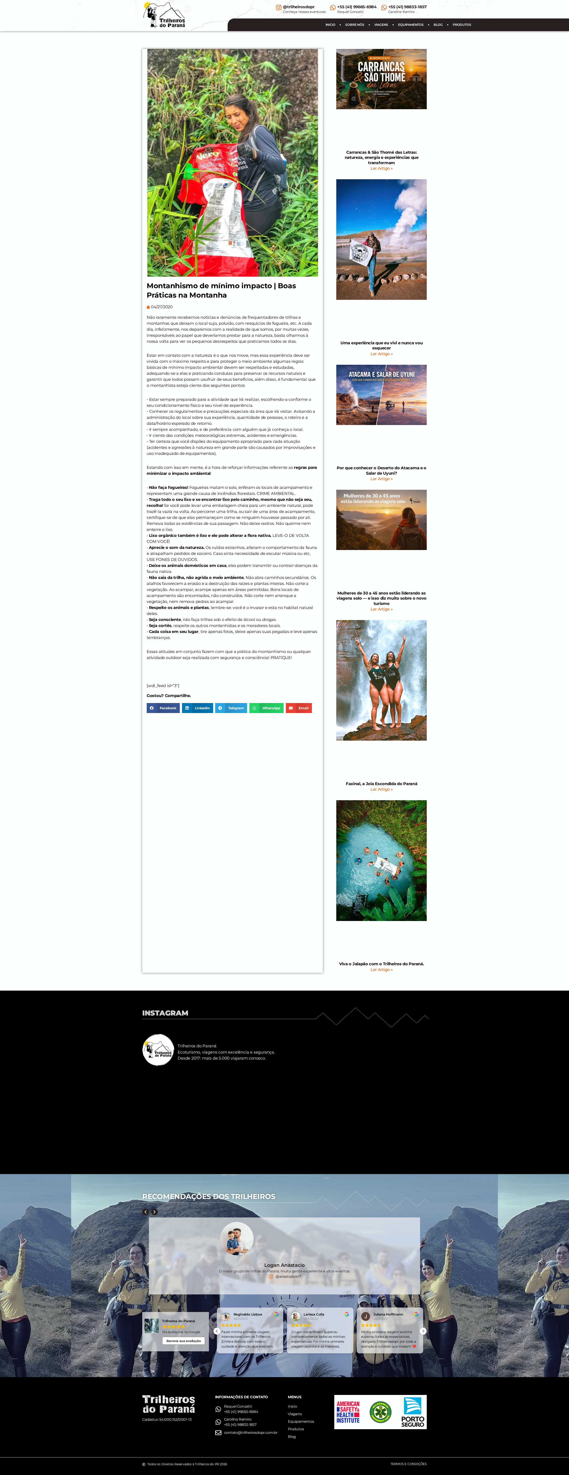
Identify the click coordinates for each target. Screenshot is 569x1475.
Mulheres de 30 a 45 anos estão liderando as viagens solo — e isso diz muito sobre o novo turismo (382, 598)
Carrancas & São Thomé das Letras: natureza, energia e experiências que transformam (382, 157)
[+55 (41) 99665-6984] (333, 7)
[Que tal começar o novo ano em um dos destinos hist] (391, 1092)
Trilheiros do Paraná (197, 1046)
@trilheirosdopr (299, 6)
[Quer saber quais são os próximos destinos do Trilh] (249, 1133)
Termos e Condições (409, 1464)
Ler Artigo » (382, 168)
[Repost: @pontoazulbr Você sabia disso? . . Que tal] (177, 1133)
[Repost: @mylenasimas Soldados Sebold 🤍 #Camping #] (177, 1092)
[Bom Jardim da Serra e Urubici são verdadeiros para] (320, 1133)
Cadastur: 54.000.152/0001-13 (166, 1419)
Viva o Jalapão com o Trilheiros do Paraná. (381, 963)
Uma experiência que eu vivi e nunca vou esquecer (382, 346)
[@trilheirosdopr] (279, 7)
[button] (163, 708)
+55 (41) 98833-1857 (407, 6)
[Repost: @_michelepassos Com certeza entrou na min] (249, 1092)
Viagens (381, 25)
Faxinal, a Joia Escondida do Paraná (381, 783)
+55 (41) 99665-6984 (356, 6)
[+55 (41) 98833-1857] (384, 7)
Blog (438, 25)
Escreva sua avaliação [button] (183, 1341)
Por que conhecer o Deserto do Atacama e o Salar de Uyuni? (381, 470)
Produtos (462, 25)
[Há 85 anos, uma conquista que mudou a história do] (320, 1092)
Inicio (330, 25)
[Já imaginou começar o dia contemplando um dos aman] (391, 1133)
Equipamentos (411, 25)
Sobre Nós (354, 25)
